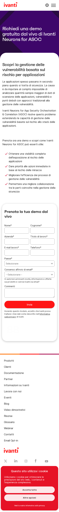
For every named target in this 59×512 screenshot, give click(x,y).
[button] (53, 5)
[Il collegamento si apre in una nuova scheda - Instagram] (26, 461)
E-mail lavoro (11, 247)
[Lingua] (46, 5)
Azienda (9, 236)
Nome (8, 225)
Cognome (36, 225)
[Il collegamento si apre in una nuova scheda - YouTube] (46, 461)
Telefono (35, 247)
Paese (8, 258)
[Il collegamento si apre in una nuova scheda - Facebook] (36, 461)
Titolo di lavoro (39, 236)
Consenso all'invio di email (18, 269)
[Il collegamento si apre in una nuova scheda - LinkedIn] (15, 461)
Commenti (9, 286)
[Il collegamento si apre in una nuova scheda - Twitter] (5, 461)
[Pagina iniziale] (10, 5)
